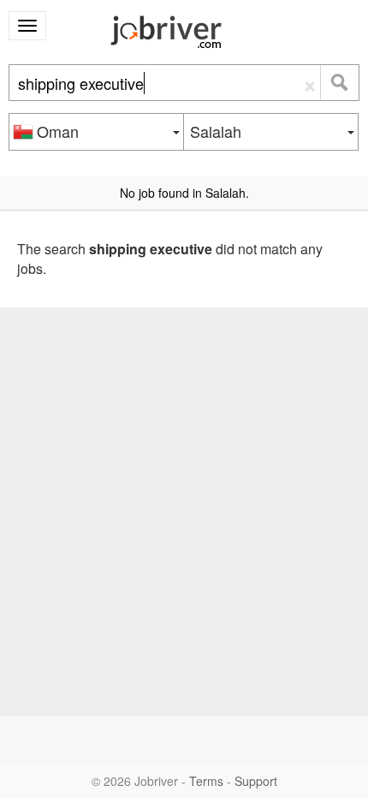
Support (255, 780)
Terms (206, 780)
